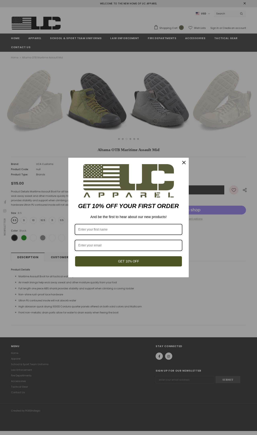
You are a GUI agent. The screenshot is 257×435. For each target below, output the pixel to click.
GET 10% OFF (128, 261)
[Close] (184, 162)
